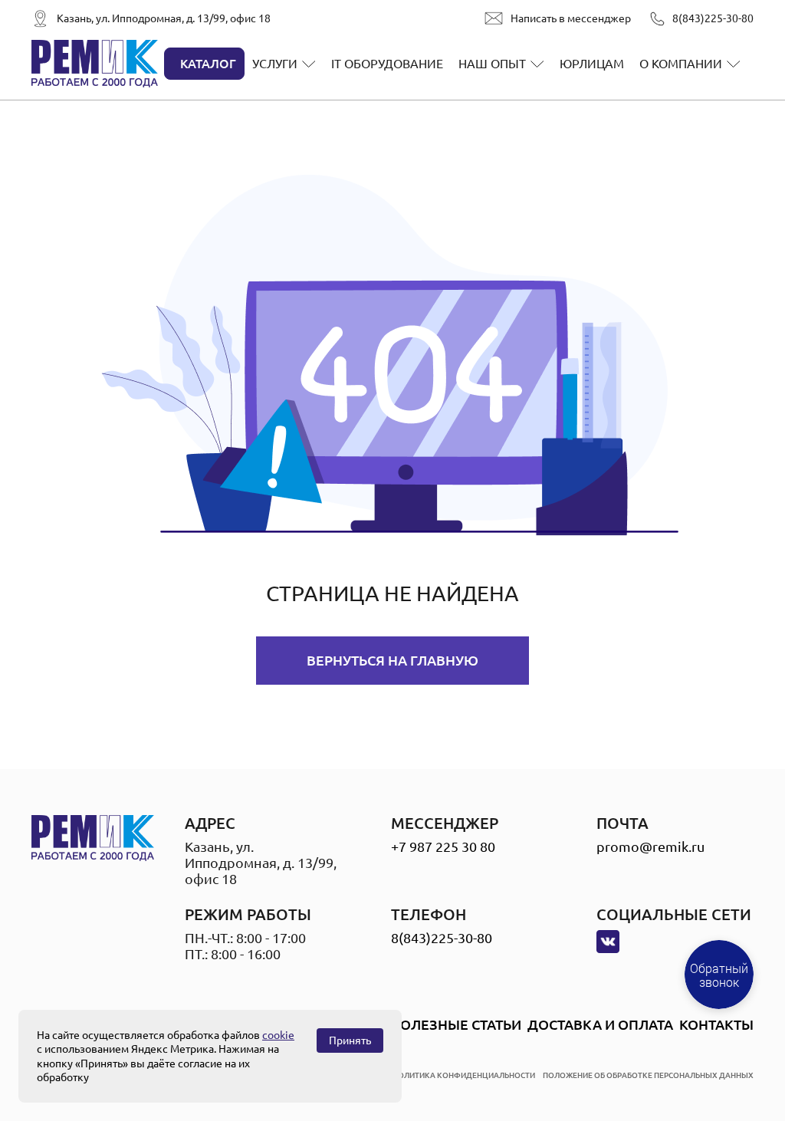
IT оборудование (387, 64)
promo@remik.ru (650, 846)
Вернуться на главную (392, 660)
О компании (680, 64)
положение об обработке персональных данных (648, 1075)
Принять (350, 1040)
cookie (278, 1035)
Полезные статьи (455, 1024)
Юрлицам (592, 64)
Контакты (716, 1024)
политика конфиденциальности (463, 1075)
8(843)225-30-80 (713, 18)
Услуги (274, 64)
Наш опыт (492, 64)
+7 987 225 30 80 (443, 846)
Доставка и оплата (600, 1024)
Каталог (208, 64)
